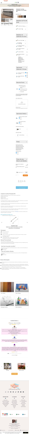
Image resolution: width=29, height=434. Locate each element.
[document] (14, 217)
